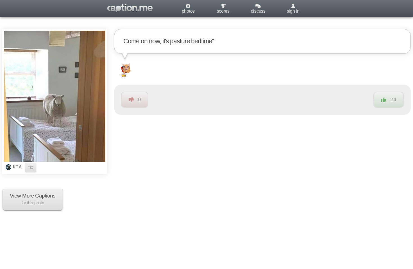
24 (393, 99)
